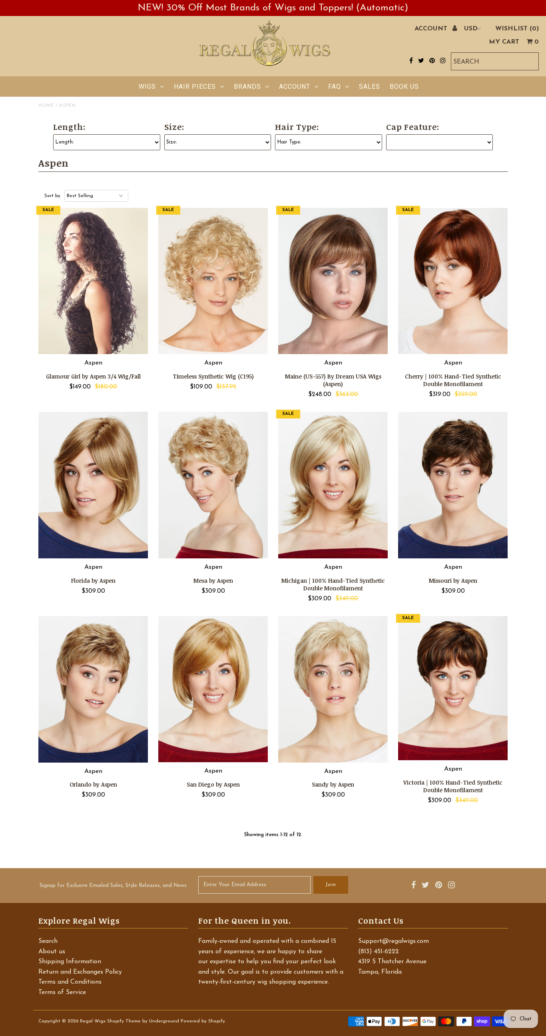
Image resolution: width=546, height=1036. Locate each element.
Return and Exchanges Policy (80, 972)
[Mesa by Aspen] (213, 485)
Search (48, 941)
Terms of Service (62, 992)
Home (46, 106)
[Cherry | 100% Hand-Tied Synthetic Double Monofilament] (453, 281)
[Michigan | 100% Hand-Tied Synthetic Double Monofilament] (333, 485)
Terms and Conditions (70, 982)
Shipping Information (69, 961)
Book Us (404, 86)
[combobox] (495, 61)
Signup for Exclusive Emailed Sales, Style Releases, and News (113, 885)
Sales (369, 86)
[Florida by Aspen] (93, 485)
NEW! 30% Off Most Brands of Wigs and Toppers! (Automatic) (273, 8)
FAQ (334, 86)
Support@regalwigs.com (393, 941)
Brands (247, 86)
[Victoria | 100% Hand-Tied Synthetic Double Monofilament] (453, 688)
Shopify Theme (124, 1021)
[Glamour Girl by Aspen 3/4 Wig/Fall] (93, 281)
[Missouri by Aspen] (453, 485)
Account (294, 86)
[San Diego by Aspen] (213, 689)
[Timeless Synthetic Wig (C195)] (213, 281)
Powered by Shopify (203, 1021)
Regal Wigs (93, 1021)
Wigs (147, 86)
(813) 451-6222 (378, 951)
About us (51, 951)
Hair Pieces (195, 86)
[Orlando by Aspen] (93, 689)
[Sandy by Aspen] (333, 689)
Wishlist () (517, 29)
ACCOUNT (431, 29)
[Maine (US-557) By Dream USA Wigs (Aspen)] (333, 281)
